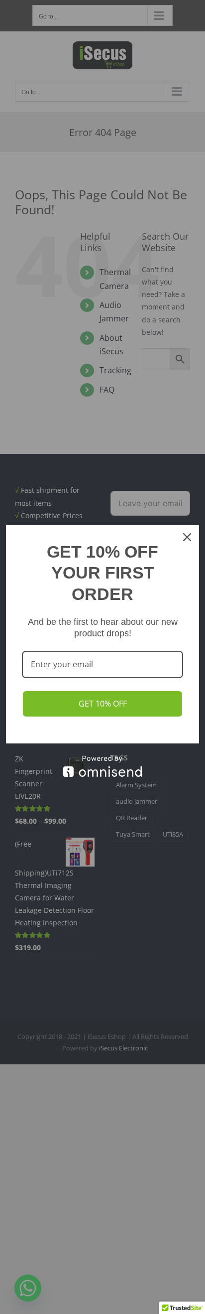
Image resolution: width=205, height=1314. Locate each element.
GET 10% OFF (103, 703)
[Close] (187, 537)
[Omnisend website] (102, 766)
